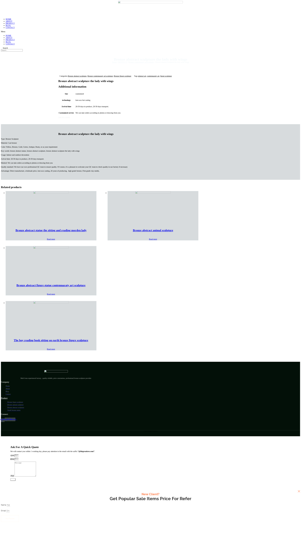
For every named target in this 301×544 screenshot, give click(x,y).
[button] (150, 32)
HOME (8, 19)
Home (114, 62)
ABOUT (9, 21)
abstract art (142, 76)
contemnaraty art (153, 76)
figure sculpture (166, 76)
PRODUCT (10, 23)
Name (4, 505)
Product (4, 398)
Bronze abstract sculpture (77, 76)
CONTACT (10, 28)
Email (3, 511)
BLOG (8, 25)
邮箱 (12, 459)
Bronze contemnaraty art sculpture (141, 62)
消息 (12, 476)
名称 (12, 455)
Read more (51, 239)
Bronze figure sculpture (122, 76)
